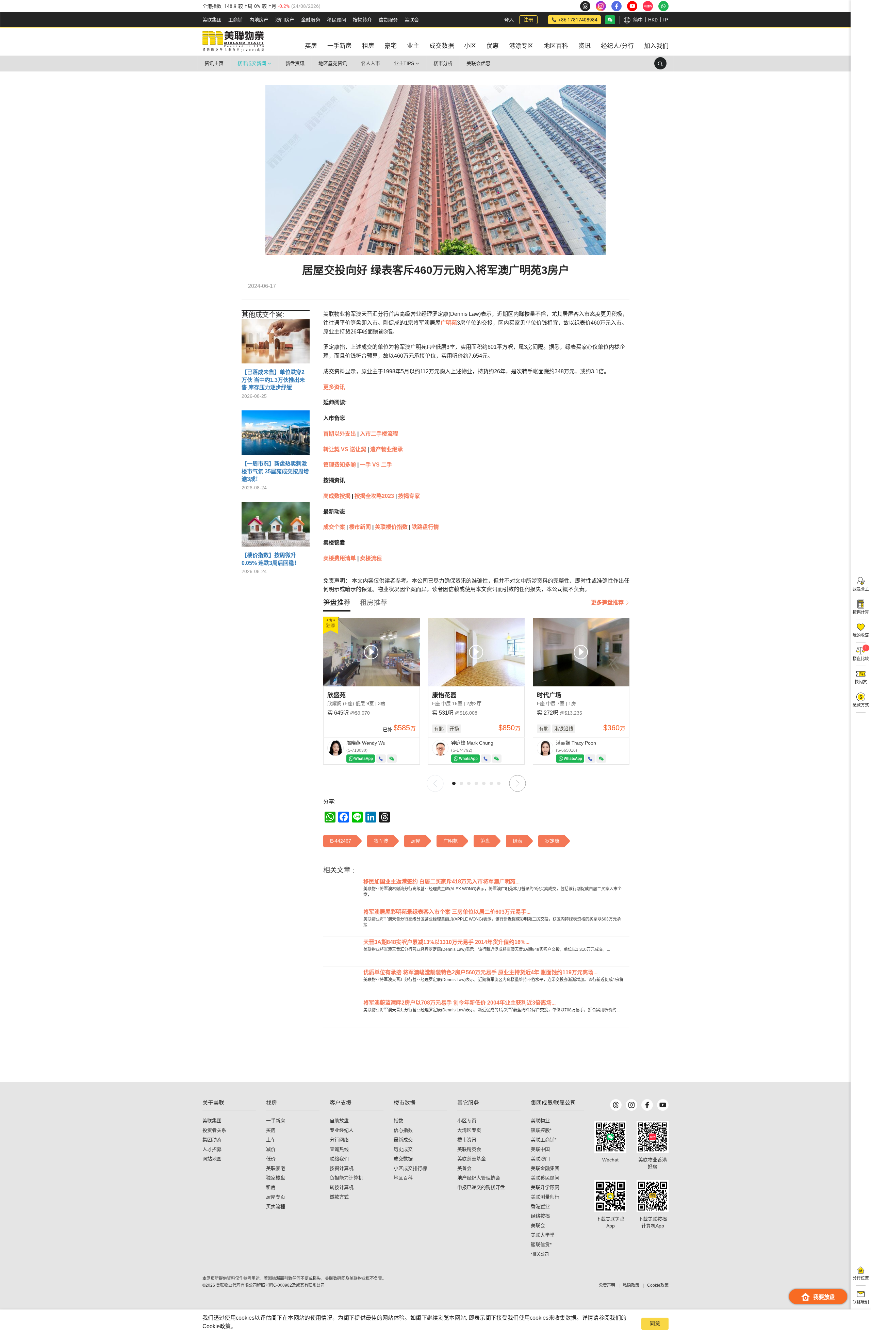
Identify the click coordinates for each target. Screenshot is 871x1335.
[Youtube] (663, 1105)
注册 (528, 19)
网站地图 (211, 1158)
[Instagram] (631, 1105)
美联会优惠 (478, 63)
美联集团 (211, 19)
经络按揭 (540, 1216)
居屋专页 (275, 1197)
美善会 (464, 1168)
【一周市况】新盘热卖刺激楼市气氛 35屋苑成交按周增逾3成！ (275, 471)
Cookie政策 (216, 1326)
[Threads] (616, 1105)
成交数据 (403, 1158)
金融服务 (310, 19)
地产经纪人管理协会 (478, 1178)
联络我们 (339, 1158)
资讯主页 (214, 63)
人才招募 (211, 1149)
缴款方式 (339, 1197)
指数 (398, 1120)
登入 (509, 19)
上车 (271, 1139)
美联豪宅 (275, 1168)
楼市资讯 (466, 1139)
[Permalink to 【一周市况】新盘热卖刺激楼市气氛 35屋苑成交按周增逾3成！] (276, 435)
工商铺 (235, 19)
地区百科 (403, 1178)
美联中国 (540, 1149)
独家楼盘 (275, 1178)
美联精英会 (469, 1149)
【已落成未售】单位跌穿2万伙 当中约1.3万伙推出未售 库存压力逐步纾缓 (273, 379)
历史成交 (403, 1149)
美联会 (412, 19)
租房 (271, 1187)
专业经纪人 (342, 1130)
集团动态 (211, 1139)
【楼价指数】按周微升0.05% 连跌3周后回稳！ (270, 559)
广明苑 (449, 323)
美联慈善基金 (471, 1158)
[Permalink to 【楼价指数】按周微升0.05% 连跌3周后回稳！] (276, 527)
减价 (271, 1149)
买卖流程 (275, 1206)
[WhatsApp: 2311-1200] (663, 6)
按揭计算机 (342, 1168)
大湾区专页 (469, 1130)
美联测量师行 (545, 1197)
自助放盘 (339, 1120)
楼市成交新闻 (251, 63)
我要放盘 (824, 1297)
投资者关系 (214, 1130)
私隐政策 (631, 1285)
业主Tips (404, 63)
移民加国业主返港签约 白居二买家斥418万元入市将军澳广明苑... (441, 881)
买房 (271, 1130)
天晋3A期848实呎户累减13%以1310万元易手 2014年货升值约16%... (446, 942)
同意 (655, 1323)
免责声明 (607, 1285)
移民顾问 (336, 19)
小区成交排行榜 (410, 1168)
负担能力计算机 (346, 1178)
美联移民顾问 (545, 1178)
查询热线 (339, 1149)
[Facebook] (647, 1105)
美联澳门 (540, 1158)
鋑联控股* (541, 1130)
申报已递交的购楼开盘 (481, 1187)
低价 (271, 1158)
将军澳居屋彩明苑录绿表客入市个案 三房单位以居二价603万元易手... (446, 912)
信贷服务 (388, 19)
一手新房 (275, 1120)
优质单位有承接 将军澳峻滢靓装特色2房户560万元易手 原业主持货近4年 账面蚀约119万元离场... (480, 972)
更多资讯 (334, 387)
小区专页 (466, 1120)
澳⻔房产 (284, 19)
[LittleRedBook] (653, 1137)
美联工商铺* (543, 1139)
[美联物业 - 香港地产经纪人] (233, 41)
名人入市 (370, 63)
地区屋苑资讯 (332, 63)
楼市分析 (443, 63)
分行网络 (339, 1139)
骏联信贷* (541, 1244)
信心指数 (403, 1130)
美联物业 (540, 1120)
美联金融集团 (545, 1168)
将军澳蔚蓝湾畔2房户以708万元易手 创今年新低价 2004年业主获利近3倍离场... (459, 1003)
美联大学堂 (543, 1235)
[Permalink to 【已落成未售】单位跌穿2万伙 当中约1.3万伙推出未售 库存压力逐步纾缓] (276, 344)
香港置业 (540, 1206)
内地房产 (258, 19)
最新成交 (403, 1139)
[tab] (336, 603)
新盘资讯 (295, 63)
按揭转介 (362, 19)
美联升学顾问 (545, 1187)
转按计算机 (342, 1187)
